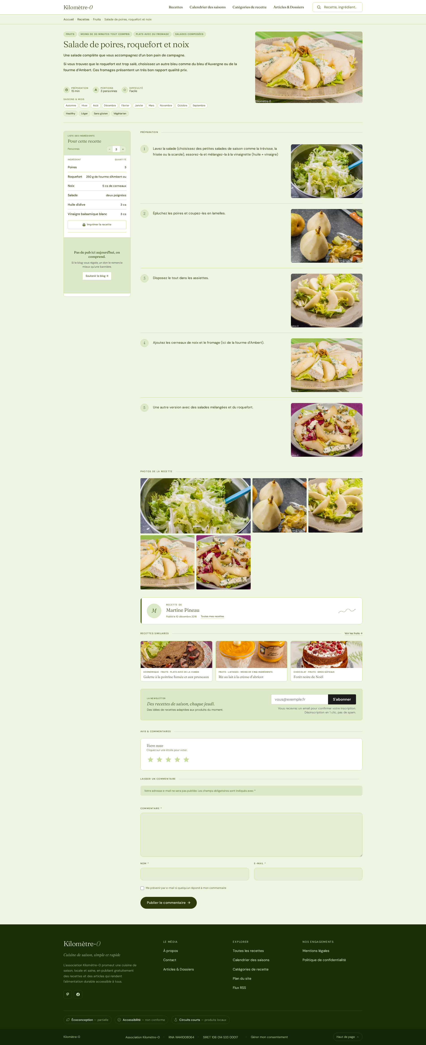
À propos (170, 951)
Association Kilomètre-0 (142, 1037)
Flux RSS (239, 987)
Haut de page (346, 1037)
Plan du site (242, 978)
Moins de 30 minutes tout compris (105, 34)
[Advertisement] (97, 265)
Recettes (176, 7)
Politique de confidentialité (324, 960)
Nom (144, 863)
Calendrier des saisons (208, 7)
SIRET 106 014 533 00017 (220, 1037)
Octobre (182, 105)
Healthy (70, 113)
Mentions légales (316, 951)
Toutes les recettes (248, 951)
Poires (72, 167)
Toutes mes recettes (212, 616)
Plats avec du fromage (152, 34)
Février (125, 105)
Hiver (84, 105)
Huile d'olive (76, 205)
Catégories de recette (250, 7)
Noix (71, 186)
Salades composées (189, 34)
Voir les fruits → (353, 633)
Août (95, 105)
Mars (151, 105)
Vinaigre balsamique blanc (87, 214)
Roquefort (75, 177)
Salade (73, 195)
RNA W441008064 (181, 1037)
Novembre (166, 105)
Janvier (139, 105)
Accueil (69, 19)
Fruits (97, 19)
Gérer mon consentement (269, 1037)
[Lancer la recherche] (319, 7)
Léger (84, 113)
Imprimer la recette (99, 224)
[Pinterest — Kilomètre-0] (68, 994)
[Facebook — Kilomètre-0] (78, 994)
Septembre (199, 105)
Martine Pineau (182, 610)
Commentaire (151, 808)
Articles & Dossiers (288, 7)
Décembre (110, 105)
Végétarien (120, 113)
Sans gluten (101, 113)
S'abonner (342, 699)
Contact (169, 960)
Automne (71, 105)
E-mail (260, 863)
